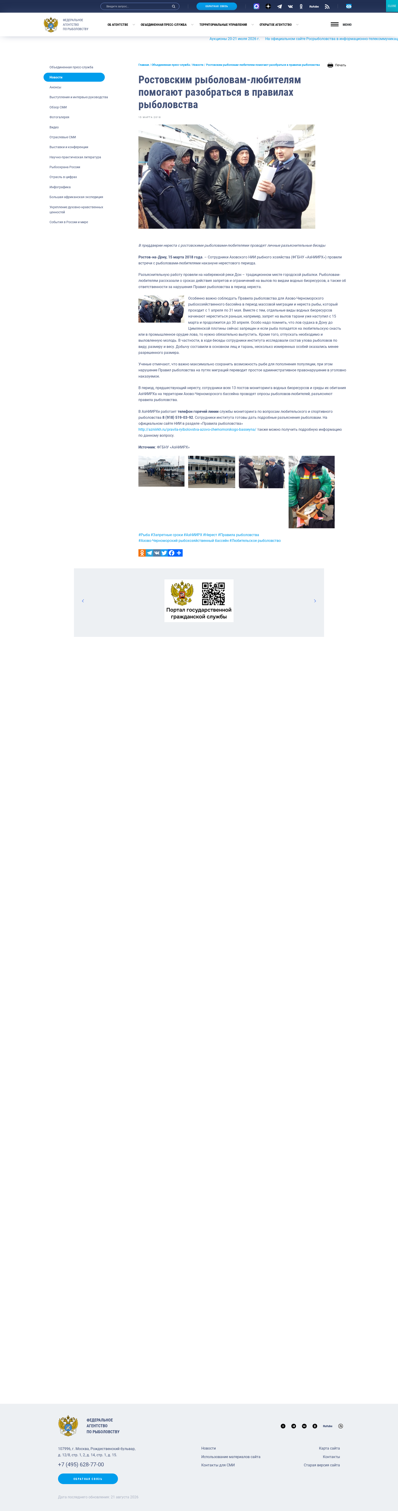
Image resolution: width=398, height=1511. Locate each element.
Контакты (331, 1457)
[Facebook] (171, 553)
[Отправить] (179, 553)
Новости (56, 77)
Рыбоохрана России (65, 167)
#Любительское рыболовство (255, 540)
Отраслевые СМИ (63, 137)
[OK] (301, 6)
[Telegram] (279, 6)
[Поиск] (173, 6)
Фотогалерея (59, 117)
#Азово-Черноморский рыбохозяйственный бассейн (183, 540)
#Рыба (144, 535)
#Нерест (210, 535)
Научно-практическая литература (75, 157)
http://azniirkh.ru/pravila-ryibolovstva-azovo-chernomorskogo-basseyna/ (197, 429)
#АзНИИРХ (193, 535)
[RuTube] (314, 6)
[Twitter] (164, 553)
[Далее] (314, 600)
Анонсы (55, 87)
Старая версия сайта (322, 1465)
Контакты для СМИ (218, 1465)
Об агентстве (118, 24)
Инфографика (60, 187)
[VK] (290, 6)
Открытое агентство (276, 24)
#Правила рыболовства (238, 535)
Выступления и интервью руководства (79, 97)
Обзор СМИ (58, 107)
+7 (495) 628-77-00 (81, 1464)
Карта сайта (329, 1448)
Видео (54, 127)
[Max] (256, 6)
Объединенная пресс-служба (164, 24)
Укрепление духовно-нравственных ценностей (76, 209)
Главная (143, 64)
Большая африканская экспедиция (76, 197)
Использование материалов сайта (230, 1457)
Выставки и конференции (69, 147)
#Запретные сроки (167, 535)
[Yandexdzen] (268, 6)
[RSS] (327, 6)
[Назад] (83, 600)
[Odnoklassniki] (142, 553)
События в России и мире (69, 222)
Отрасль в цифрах (63, 177)
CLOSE (392, 6)
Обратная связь (216, 6)
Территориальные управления (223, 24)
